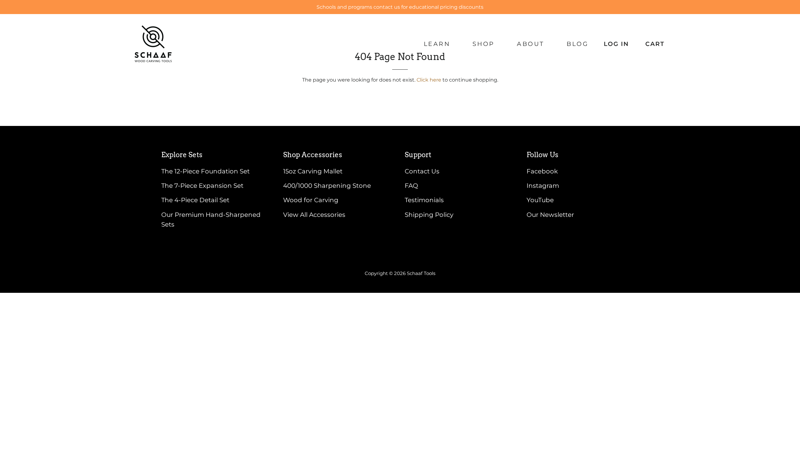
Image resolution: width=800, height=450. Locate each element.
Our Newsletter (550, 214)
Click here (429, 80)
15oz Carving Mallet (312, 171)
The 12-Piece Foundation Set (205, 171)
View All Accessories (314, 214)
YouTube (540, 200)
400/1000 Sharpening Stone (327, 185)
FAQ (411, 185)
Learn (437, 44)
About (530, 44)
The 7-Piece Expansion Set (202, 185)
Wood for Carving (310, 200)
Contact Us (422, 171)
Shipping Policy (429, 214)
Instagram (543, 185)
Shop (483, 44)
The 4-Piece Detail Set (195, 200)
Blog (577, 44)
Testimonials (424, 200)
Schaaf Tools (421, 273)
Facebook (542, 171)
